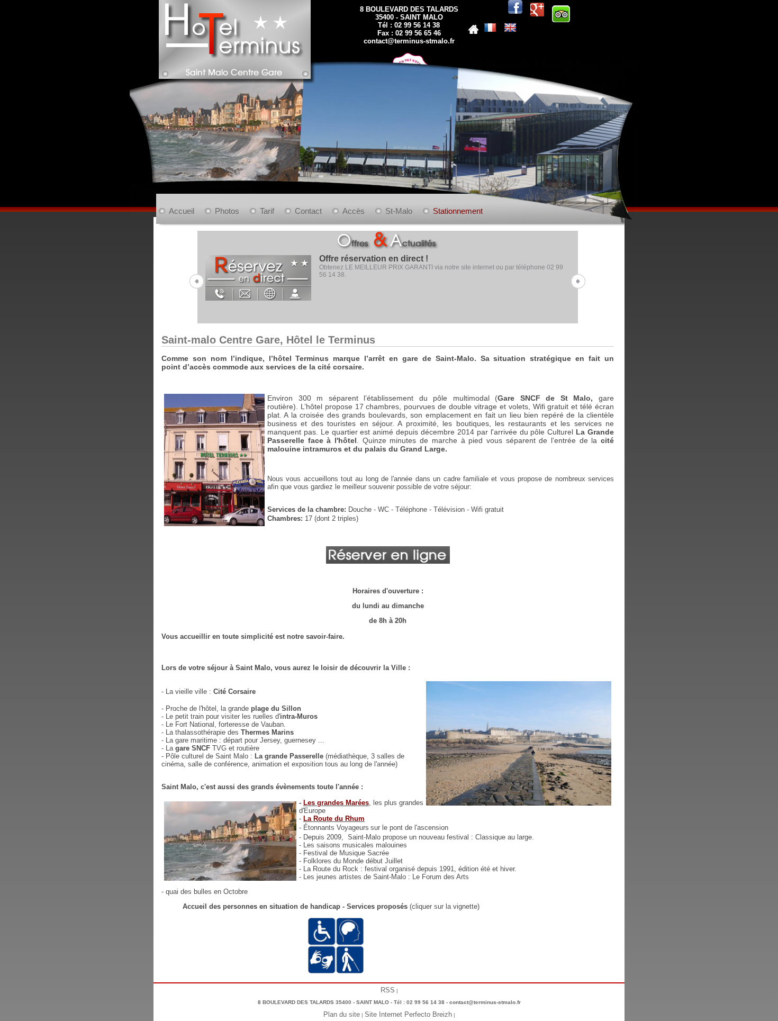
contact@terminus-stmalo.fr (409, 41)
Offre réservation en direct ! (373, 258)
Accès (353, 210)
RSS (388, 990)
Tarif (267, 210)
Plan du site (341, 1014)
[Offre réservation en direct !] (258, 275)
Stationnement (458, 210)
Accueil (181, 210)
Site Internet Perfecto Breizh (408, 1014)
